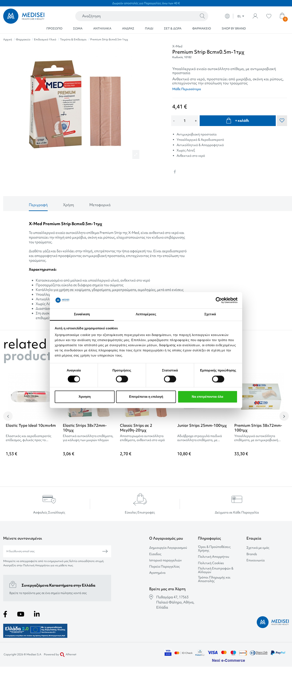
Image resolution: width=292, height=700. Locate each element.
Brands (251, 554)
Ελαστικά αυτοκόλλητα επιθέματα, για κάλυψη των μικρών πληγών (88, 438)
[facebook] (5, 614)
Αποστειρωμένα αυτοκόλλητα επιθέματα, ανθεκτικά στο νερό (142, 438)
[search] (202, 16)
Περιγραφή (38, 204)
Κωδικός (177, 57)
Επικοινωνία (255, 560)
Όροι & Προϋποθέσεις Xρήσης (214, 548)
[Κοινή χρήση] (175, 172)
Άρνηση (85, 397)
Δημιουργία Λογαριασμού (168, 548)
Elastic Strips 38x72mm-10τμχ (85, 428)
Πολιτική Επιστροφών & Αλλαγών (215, 570)
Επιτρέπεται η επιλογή (146, 397)
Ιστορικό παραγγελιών (165, 560)
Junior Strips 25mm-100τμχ (202, 425)
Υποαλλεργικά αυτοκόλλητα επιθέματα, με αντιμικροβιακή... (257, 438)
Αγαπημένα (157, 573)
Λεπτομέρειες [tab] (146, 314)
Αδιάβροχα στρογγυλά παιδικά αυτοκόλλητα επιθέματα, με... (199, 438)
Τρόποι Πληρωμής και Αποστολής (214, 579)
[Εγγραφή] (105, 551)
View (146, 465)
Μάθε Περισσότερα (186, 89)
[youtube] (20, 614)
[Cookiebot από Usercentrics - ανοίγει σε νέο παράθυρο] (218, 300)
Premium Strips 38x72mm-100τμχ (258, 428)
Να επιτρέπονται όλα (207, 397)
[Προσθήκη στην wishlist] (282, 382)
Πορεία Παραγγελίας (164, 566)
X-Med (177, 46)
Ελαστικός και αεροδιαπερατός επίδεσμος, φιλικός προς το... (28, 438)
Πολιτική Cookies (211, 563)
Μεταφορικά (100, 204)
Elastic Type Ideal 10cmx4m (31, 425)
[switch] (122, 379)
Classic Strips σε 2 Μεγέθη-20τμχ (136, 428)
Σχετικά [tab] (210, 314)
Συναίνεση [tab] (82, 314)
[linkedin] (37, 614)
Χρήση (68, 204)
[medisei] (31, 16)
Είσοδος (155, 554)
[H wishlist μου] (269, 16)
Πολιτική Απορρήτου (213, 557)
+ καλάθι (242, 120)
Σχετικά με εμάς (257, 548)
